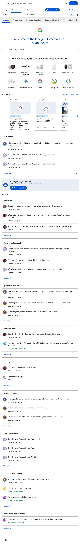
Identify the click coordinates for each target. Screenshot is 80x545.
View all (6, 235)
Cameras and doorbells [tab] (33, 20)
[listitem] (20, 114)
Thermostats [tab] (17, 20)
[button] (3, 3)
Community (16, 10)
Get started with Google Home (30, 12)
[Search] (6, 49)
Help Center (5, 12)
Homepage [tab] (5, 20)
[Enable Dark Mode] (6, 539)
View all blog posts (68, 94)
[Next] (75, 20)
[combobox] (40, 49)
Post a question (53, 10)
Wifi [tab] (64, 20)
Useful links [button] (7, 174)
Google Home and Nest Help (19, 3)
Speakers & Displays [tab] (52, 20)
